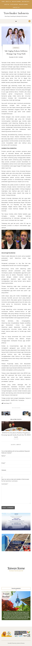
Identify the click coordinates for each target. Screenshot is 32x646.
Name (3, 456)
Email (3, 463)
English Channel (16, 1)
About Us (8, 1)
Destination (25, 1)
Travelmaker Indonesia (16, 13)
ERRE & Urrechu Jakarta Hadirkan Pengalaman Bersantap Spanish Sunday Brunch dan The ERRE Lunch (16, 435)
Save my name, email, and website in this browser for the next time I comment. (15, 480)
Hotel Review (14, 4)
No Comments (16, 407)
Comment (4, 484)
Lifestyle (6, 4)
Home (3, 1)
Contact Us (16, 7)
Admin (21, 57)
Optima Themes (20, 643)
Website (3, 470)
